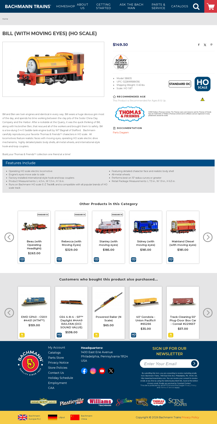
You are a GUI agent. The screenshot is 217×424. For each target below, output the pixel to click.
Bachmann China (86, 417)
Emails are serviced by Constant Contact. (175, 383)
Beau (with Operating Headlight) (34, 245)
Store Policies (57, 367)
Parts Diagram (121, 132)
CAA (51, 388)
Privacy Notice (58, 362)
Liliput (62, 417)
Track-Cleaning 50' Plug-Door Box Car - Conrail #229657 (183, 320)
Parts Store (56, 357)
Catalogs (54, 352)
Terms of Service (167, 387)
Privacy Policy (190, 385)
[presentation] (9, 237)
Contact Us (56, 373)
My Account (56, 347)
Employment (57, 383)
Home (5, 19)
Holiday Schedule (60, 378)
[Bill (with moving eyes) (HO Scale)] (53, 69)
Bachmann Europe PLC (35, 417)
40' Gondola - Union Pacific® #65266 (146, 320)
